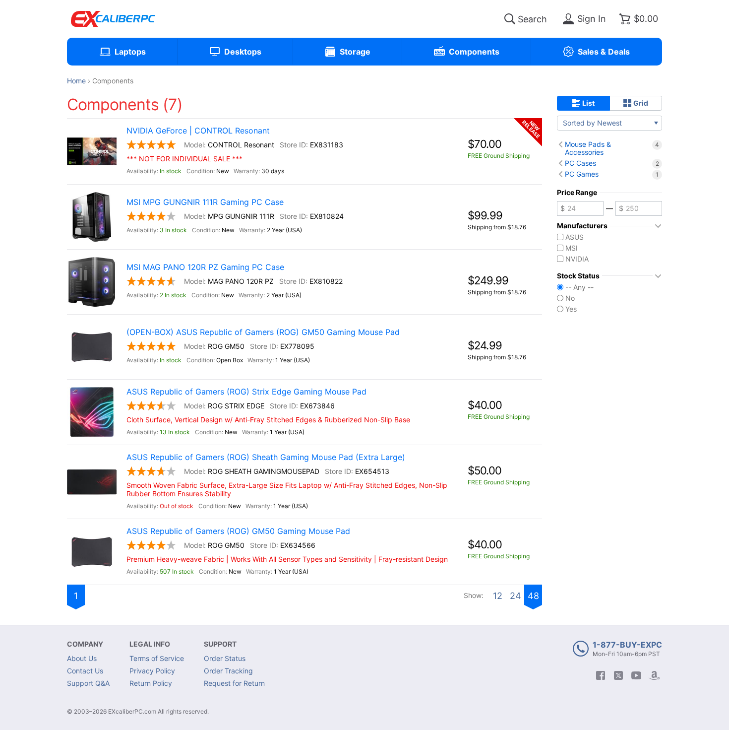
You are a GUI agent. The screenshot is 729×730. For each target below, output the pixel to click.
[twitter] (618, 675)
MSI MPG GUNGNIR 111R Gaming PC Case (205, 202)
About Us (82, 658)
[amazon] (654, 675)
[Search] (509, 18)
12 (497, 596)
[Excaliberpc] (113, 19)
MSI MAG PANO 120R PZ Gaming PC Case (205, 267)
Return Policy (150, 683)
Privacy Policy (152, 670)
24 (515, 596)
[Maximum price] (638, 208)
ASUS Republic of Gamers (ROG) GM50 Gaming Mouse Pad (238, 531)
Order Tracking (228, 670)
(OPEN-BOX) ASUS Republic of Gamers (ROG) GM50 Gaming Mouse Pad (263, 332)
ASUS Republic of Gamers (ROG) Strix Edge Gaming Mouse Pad (246, 392)
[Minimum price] (580, 208)
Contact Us (85, 670)
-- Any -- (579, 287)
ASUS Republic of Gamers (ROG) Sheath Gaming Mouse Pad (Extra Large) (265, 457)
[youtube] (636, 675)
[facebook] (600, 675)
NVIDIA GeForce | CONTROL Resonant (198, 130)
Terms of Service (156, 658)
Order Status (224, 658)
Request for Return (234, 683)
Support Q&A (88, 683)
